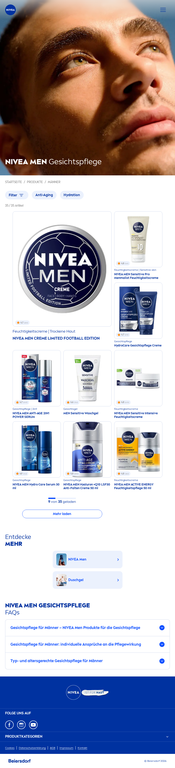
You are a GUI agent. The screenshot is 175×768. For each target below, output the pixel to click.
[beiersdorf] (20, 761)
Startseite (13, 182)
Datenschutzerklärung (32, 747)
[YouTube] (33, 725)
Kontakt (82, 747)
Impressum (66, 747)
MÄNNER (54, 182)
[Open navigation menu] (163, 10)
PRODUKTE (35, 182)
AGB (52, 747)
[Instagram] (21, 725)
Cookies (10, 747)
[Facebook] (9, 725)
